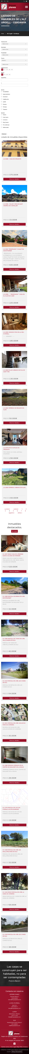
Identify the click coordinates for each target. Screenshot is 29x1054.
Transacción (4, 41)
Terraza (5, 107)
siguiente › (11, 513)
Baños (2, 72)
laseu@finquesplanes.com (14, 1008)
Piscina (4, 104)
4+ (12, 69)
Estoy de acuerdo (17, 1051)
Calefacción (6, 99)
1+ (4, 69)
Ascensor (5, 96)
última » (20, 513)
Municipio (3, 47)
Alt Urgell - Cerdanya (13, 33)
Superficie (3, 77)
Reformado (6, 127)
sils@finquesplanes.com (14, 1025)
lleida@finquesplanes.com (14, 1017)
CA (4, 1)
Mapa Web (19, 1047)
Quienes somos (5, 1047)
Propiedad (3, 52)
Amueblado (6, 91)
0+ (2, 69)
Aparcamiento (6, 94)
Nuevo (4, 114)
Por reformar (6, 125)
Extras (2, 90)
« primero (7, 509)
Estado (3, 113)
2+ (7, 69)
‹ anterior (15, 509)
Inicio (2, 33)
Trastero (5, 109)
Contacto (25, 1047)
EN (7, 1)
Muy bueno (6, 122)
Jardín (4, 101)
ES (2, 1)
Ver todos (14, 531)
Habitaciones (4, 67)
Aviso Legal (13, 1047)
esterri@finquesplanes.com (14, 999)
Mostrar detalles (14, 179)
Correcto (5, 119)
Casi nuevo (5, 117)
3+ (9, 69)
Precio (2, 58)
